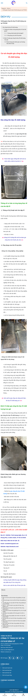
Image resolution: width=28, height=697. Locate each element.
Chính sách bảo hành (6, 670)
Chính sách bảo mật (6, 672)
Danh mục (14, 695)
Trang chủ (4, 695)
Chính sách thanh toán (7, 668)
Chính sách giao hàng (7, 675)
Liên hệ (23, 695)
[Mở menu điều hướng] (2, 3)
